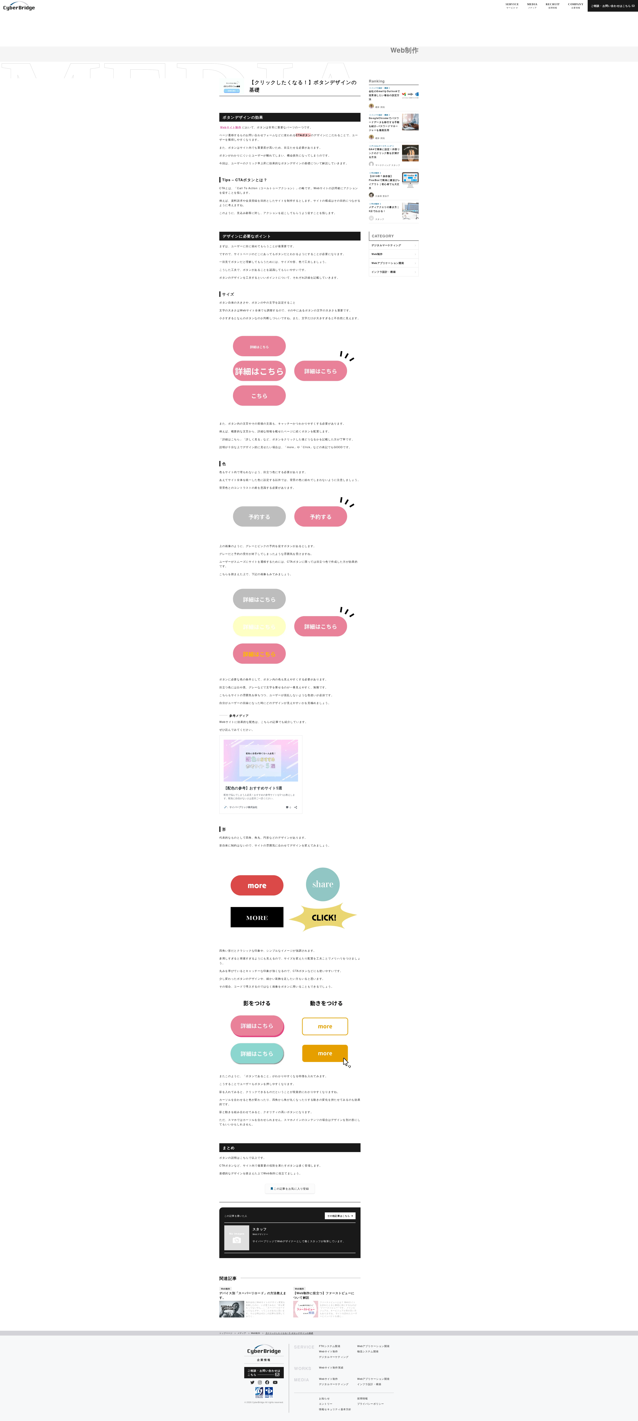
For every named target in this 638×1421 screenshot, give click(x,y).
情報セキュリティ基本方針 (335, 1409)
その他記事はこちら (339, 1215)
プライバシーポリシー (370, 1403)
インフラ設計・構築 (384, 272)
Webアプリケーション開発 (388, 263)
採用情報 (362, 1398)
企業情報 (264, 1360)
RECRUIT (553, 6)
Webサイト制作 (230, 127)
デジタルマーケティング (386, 245)
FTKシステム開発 (329, 1346)
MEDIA (532, 6)
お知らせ (324, 1398)
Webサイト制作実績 (331, 1367)
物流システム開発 (368, 1351)
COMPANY (575, 6)
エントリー (325, 1403)
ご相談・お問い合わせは (264, 1372)
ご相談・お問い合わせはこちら (611, 6)
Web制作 (377, 254)
